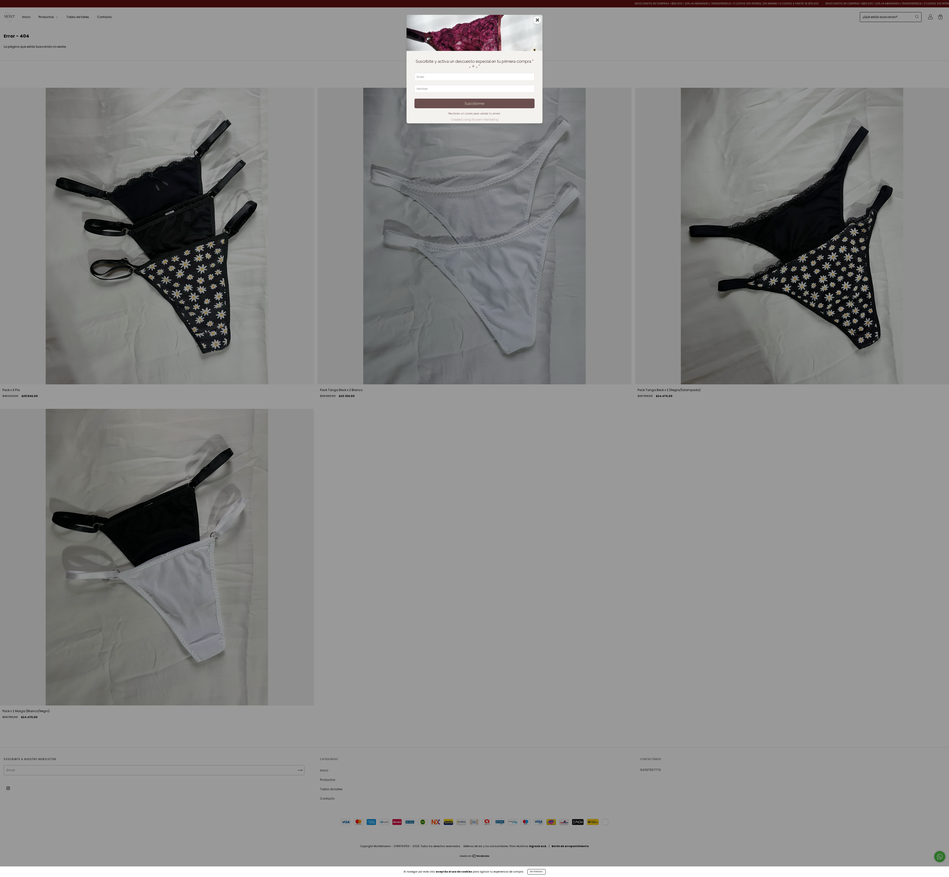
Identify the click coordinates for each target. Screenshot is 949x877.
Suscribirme (474, 103)
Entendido (536, 871)
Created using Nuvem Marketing (474, 119)
